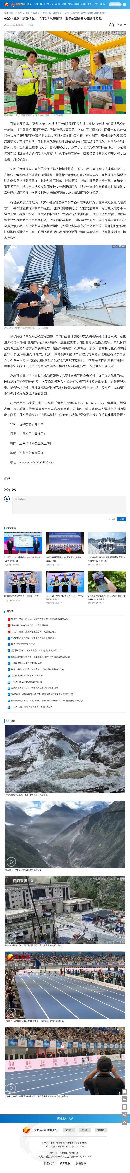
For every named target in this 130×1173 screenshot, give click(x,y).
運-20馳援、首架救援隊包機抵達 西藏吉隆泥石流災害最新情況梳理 (42, 694)
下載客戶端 (115, 4)
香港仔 (85, 1130)
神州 (42, 4)
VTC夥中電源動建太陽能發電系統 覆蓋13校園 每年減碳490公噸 (106, 559)
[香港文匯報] (6, 4)
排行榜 (9, 611)
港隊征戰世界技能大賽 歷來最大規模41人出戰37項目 (64, 559)
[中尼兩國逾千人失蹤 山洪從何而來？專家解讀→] (65, 759)
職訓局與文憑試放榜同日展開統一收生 (21, 596)
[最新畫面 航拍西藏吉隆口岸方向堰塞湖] (65, 834)
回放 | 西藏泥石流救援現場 (23, 644)
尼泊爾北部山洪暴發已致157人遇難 (27, 675)
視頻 (76, 4)
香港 (36, 4)
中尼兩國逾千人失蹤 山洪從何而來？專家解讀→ (33, 638)
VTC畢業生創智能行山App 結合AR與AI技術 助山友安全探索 (106, 598)
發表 (122, 519)
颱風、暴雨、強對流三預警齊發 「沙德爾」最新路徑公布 (37, 669)
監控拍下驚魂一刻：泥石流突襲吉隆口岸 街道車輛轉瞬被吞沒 (39, 619)
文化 (89, 4)
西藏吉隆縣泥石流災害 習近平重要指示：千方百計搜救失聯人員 (40, 657)
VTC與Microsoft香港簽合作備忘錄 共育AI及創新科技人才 (22, 559)
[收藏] (124, 1092)
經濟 (57, 4)
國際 (64, 4)
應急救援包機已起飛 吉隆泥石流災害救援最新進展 (34, 688)
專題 (20, 13)
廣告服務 (65, 1163)
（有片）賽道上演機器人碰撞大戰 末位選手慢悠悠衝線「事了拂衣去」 (37, 1096)
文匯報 (68, 1130)
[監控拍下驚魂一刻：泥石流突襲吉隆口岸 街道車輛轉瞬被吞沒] (65, 910)
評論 (70, 4)
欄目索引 (62, 1118)
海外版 (101, 1130)
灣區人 (49, 4)
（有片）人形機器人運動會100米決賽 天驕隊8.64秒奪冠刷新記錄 (34, 1021)
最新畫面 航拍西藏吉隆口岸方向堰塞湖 (29, 625)
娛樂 (96, 4)
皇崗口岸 (20, 4)
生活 (102, 4)
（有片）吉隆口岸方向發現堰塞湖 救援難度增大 (33, 631)
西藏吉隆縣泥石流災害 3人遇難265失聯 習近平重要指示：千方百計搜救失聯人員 (47, 700)
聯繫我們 (49, 1163)
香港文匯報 (9, 13)
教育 (35, 13)
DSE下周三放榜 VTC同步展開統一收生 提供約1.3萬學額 (64, 598)
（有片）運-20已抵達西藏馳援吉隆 (26, 682)
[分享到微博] (124, 1114)
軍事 (83, 4)
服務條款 (80, 1163)
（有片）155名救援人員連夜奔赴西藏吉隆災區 (32, 707)
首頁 (29, 4)
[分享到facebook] (124, 1107)
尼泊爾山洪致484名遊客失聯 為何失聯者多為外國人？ (36, 650)
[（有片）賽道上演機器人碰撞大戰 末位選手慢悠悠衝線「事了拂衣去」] (65, 1061)
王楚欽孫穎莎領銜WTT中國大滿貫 (26, 663)
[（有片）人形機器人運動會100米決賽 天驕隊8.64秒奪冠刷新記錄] (65, 985)
